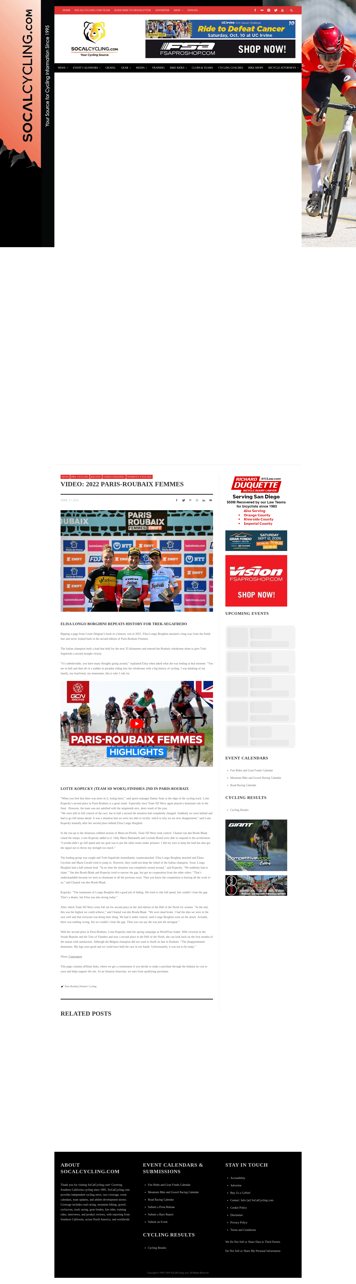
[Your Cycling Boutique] (256, 885)
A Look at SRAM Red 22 (82, 275)
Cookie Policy (238, 1207)
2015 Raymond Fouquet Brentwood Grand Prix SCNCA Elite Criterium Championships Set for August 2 (159, 226)
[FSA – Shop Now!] (220, 48)
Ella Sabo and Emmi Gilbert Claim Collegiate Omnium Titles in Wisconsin (135, 1086)
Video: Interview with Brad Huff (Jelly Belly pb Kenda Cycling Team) (129, 373)
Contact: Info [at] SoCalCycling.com (251, 1200)
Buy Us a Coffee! (240, 1192)
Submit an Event (157, 1221)
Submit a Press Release (161, 1207)
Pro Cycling (80, 477)
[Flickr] (262, 10)
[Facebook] (255, 10)
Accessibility (237, 1178)
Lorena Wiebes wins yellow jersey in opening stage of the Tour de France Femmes (84, 1075)
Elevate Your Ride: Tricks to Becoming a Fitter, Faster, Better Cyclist (130, 324)
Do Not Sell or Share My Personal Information (252, 1250)
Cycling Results (239, 810)
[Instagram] (269, 10)
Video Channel (114, 477)
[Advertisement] (256, 925)
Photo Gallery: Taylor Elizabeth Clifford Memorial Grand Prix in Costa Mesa (138, 128)
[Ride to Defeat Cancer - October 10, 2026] (220, 28)
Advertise (235, 1185)
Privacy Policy (238, 1222)
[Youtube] (282, 10)
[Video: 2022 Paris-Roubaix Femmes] (137, 561)
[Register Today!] (256, 540)
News (65, 477)
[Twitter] (275, 10)
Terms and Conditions (243, 1229)
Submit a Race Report (160, 1214)
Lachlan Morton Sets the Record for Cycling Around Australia (124, 422)
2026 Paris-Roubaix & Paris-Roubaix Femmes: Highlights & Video (188, 1076)
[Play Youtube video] (137, 724)
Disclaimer (236, 1215)
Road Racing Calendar (243, 785)
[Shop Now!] (256, 580)
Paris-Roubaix (72, 986)
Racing (96, 477)
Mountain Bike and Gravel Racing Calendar (255, 777)
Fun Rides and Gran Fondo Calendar (251, 770)
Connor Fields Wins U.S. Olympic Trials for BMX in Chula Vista (121, 79)
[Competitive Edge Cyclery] (256, 845)
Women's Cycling (139, 477)
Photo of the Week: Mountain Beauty (97, 177)
